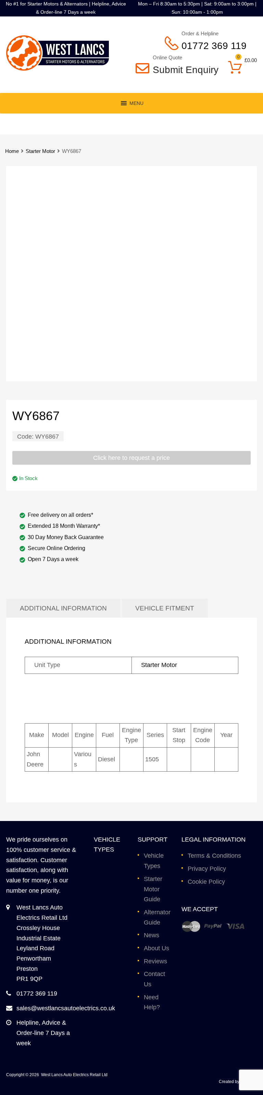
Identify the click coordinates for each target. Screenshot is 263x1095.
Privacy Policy (207, 868)
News (151, 935)
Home (12, 151)
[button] (136, 103)
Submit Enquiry (181, 69)
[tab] (63, 608)
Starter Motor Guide (153, 889)
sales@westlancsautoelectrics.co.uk (65, 1008)
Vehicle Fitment (164, 608)
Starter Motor (40, 151)
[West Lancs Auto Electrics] (57, 68)
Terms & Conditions (214, 855)
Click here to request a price (131, 457)
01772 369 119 (214, 45)
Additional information (63, 608)
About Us (156, 948)
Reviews (155, 961)
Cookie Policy (206, 881)
